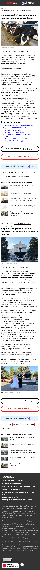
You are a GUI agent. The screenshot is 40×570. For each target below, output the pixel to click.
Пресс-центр (29, 486)
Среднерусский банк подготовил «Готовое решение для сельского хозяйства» (23, 199)
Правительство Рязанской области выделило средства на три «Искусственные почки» (19, 128)
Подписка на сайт (10, 497)
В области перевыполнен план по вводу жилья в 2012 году (19, 140)
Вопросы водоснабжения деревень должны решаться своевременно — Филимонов (21, 213)
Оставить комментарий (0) (20, 157)
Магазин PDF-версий (11, 489)
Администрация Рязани (10, 264)
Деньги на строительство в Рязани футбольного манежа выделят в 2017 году (19, 134)
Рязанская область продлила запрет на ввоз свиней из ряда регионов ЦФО (22, 206)
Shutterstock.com (7, 48)
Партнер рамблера (19, 560)
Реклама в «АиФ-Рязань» (12, 483)
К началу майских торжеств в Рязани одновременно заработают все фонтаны (23, 451)
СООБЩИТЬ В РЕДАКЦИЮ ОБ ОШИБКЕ (17, 500)
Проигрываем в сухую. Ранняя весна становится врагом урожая (21, 186)
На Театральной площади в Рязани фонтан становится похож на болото (23, 458)
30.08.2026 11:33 (6, 224)
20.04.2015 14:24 (6, 8)
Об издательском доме (12, 486)
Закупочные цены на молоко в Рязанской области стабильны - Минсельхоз (23, 192)
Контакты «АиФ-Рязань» (12, 481)
